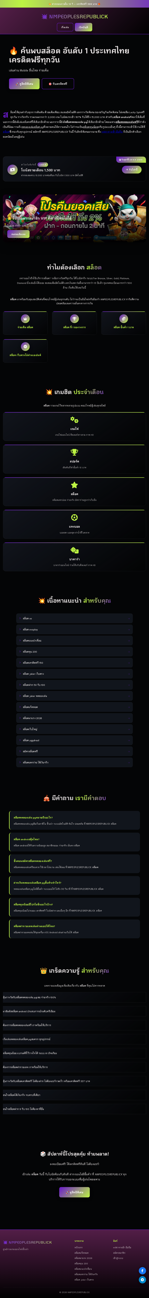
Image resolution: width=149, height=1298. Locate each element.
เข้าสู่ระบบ (118, 1258)
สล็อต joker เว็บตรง (84, 1279)
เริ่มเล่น (65, 27)
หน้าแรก (78, 1247)
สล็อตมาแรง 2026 (83, 1258)
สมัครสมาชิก (119, 1252)
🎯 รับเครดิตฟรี (58, 83)
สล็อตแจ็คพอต (81, 1252)
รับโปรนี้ (133, 169)
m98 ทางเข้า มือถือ (112, 131)
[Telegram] (142, 1279)
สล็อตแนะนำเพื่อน (83, 1268)
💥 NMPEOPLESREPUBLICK (74, 16)
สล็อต (6, 131)
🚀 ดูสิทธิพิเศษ (24, 83)
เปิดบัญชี (83, 27)
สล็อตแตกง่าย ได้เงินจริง (86, 1274)
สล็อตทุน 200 (81, 1263)
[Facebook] (142, 1270)
